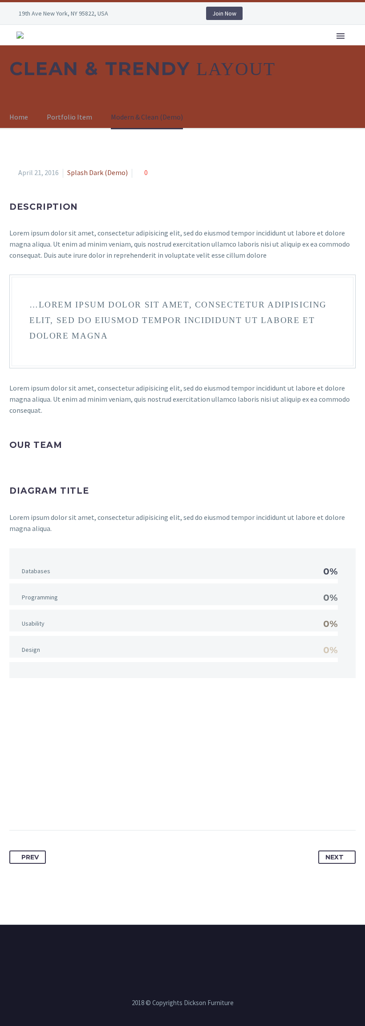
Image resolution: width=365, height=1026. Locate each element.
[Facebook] (143, 13)
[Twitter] (33, 802)
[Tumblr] (66, 802)
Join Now (224, 13)
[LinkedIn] (157, 13)
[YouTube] (170, 13)
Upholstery (280, 48)
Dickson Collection (155, 48)
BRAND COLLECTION (223, 48)
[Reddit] (99, 802)
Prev (30, 857)
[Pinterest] (50, 802)
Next (334, 857)
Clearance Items (334, 48)
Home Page (98, 48)
